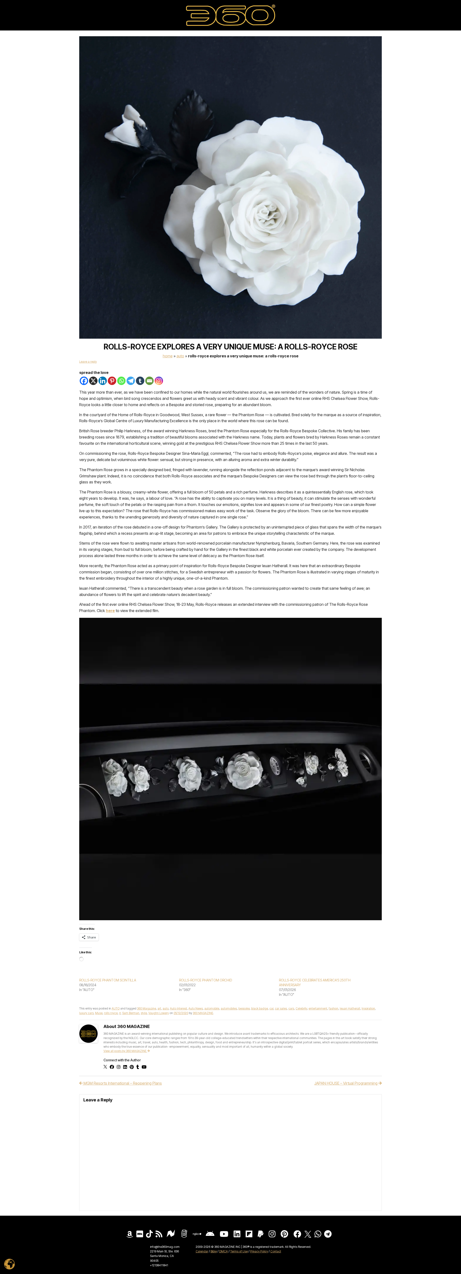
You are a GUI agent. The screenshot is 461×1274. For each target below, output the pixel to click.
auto (166, 1008)
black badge (259, 1008)
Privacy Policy (259, 1251)
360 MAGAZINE (203, 1013)
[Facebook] (84, 381)
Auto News (195, 1008)
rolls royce (111, 1013)
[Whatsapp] (121, 381)
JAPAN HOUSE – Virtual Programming (346, 1083)
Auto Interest (178, 1008)
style (144, 1013)
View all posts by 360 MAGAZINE (125, 1051)
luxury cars (86, 1013)
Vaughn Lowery (158, 1013)
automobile (211, 1008)
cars (291, 1008)
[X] (93, 381)
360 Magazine (146, 1008)
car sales (281, 1008)
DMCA (223, 1251)
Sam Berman (130, 1013)
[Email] (149, 381)
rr (120, 1013)
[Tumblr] (140, 381)
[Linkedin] (102, 381)
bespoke (244, 1008)
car (271, 1008)
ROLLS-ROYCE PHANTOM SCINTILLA (107, 980)
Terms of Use (239, 1251)
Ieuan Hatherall (350, 1008)
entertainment (318, 1008)
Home (168, 356)
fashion (333, 1008)
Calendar (202, 1251)
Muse (99, 1013)
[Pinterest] (112, 381)
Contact (275, 1251)
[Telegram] (131, 381)
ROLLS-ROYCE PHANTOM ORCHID (205, 980)
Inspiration (368, 1008)
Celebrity (301, 1008)
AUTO (180, 356)
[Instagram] (159, 381)
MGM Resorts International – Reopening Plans (122, 1083)
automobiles (229, 1008)
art (159, 1008)
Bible (214, 1251)
